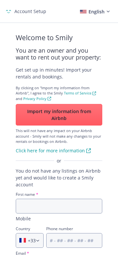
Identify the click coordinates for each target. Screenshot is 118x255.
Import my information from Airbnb (59, 114)
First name (27, 194)
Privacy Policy (35, 98)
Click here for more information (50, 150)
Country (23, 228)
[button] (94, 11)
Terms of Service (77, 93)
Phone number (59, 228)
